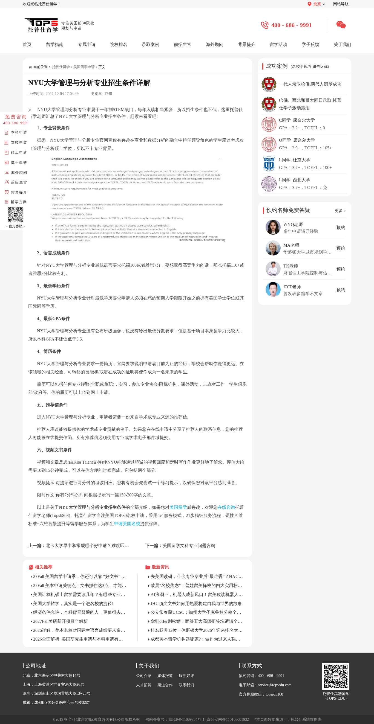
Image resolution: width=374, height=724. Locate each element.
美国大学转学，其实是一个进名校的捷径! (73, 603)
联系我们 (186, 685)
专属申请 (87, 44)
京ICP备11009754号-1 (186, 719)
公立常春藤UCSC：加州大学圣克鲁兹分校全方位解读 (197, 612)
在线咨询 (226, 507)
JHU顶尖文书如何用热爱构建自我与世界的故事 (196, 603)
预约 (340, 227)
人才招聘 (143, 685)
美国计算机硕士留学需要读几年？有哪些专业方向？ (80, 594)
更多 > (340, 211)
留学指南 (55, 44)
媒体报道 (165, 676)
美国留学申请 (84, 67)
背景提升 (246, 44)
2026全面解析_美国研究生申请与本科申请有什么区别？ (80, 639)
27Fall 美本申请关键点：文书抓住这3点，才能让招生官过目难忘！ (80, 585)
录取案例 (150, 44)
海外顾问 (214, 44)
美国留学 (178, 507)
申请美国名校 (127, 523)
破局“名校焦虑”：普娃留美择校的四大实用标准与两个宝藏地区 (197, 585)
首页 (27, 44)
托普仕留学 (61, 67)
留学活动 (278, 44)
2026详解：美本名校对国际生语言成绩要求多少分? (80, 630)
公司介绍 (143, 676)
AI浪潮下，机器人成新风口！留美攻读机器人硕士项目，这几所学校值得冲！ (197, 594)
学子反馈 (310, 44)
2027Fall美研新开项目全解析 (60, 621)
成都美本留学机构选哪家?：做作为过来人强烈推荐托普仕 (197, 639)
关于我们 (342, 44)
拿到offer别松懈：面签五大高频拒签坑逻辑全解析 (197, 621)
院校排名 (118, 44)
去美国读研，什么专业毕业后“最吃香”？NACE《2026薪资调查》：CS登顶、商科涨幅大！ (197, 576)
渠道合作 (165, 685)
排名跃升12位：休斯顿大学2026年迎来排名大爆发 (197, 630)
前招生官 (182, 44)
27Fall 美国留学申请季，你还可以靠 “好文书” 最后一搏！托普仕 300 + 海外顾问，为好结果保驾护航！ (80, 576)
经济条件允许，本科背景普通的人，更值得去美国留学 (80, 612)
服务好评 (186, 676)
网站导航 (341, 4)
